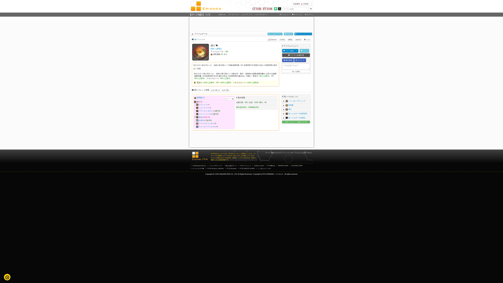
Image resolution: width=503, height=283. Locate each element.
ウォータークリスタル (207, 127)
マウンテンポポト (205, 111)
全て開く (226, 90)
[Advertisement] (251, 24)
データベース (279, 152)
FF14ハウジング (245, 165)
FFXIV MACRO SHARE (247, 168)
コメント (301, 60)
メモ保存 (297, 71)
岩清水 (201, 120)
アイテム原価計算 (297, 55)
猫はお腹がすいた (231, 165)
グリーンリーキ (205, 114)
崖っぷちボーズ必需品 (296, 118)
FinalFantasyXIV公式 (199, 165)
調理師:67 (201, 98)
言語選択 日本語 (300, 3)
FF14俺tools (271, 165)
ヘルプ (307, 39)
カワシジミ (203, 105)
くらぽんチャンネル (264, 168)
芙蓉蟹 (290, 105)
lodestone (273, 39)
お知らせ (221, 14)
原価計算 (289, 34)
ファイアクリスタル (206, 123)
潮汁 (196, 39)
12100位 (282, 39)
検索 (272, 152)
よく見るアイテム (276, 34)
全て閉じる (216, 90)
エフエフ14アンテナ (215, 165)
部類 (212, 49)
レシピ (287, 152)
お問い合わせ (307, 152)
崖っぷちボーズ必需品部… (298, 114)
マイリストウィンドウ (303, 34)
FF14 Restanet (231, 168)
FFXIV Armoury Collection (215, 168)
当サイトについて (296, 152)
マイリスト (298, 14)
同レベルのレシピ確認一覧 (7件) (296, 122)
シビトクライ (204, 108)
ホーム (268, 152)
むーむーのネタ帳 (198, 168)
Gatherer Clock (259, 165)
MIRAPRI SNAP (283, 165)
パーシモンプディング (296, 101)
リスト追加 (289, 51)
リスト (305, 51)
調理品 (290, 39)
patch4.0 (298, 39)
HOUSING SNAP (297, 165)
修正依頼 (288, 60)
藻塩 (200, 117)
